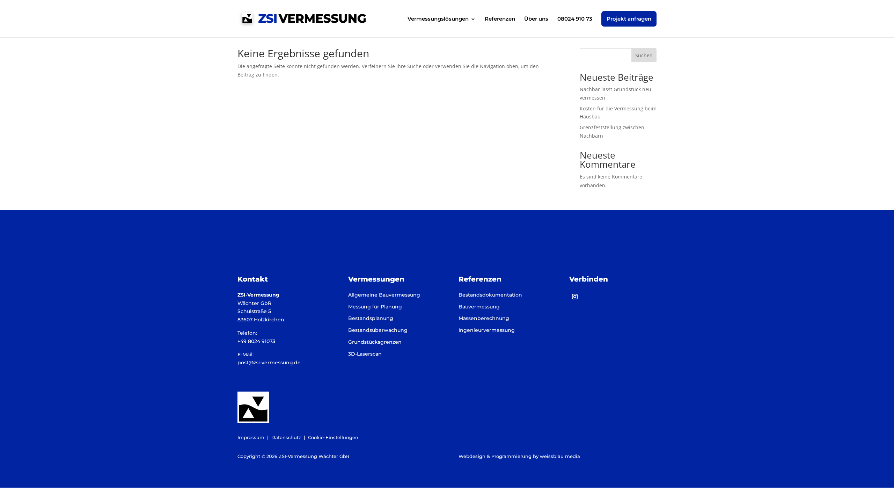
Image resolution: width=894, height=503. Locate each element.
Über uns (536, 19)
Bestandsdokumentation (490, 295)
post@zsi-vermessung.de (269, 362)
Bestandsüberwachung (378, 330)
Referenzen (500, 19)
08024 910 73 (574, 19)
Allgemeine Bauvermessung (384, 295)
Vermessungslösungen (438, 19)
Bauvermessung (479, 307)
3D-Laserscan (365, 354)
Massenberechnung (484, 318)
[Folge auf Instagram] (574, 296)
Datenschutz (286, 437)
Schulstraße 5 (254, 311)
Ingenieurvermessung (487, 330)
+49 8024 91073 (256, 341)
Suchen (644, 55)
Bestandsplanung (370, 318)
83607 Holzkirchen (260, 319)
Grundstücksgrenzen (375, 342)
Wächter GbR (254, 303)
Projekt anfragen (629, 18)
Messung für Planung (375, 307)
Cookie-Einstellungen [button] (333, 437)
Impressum (250, 437)
